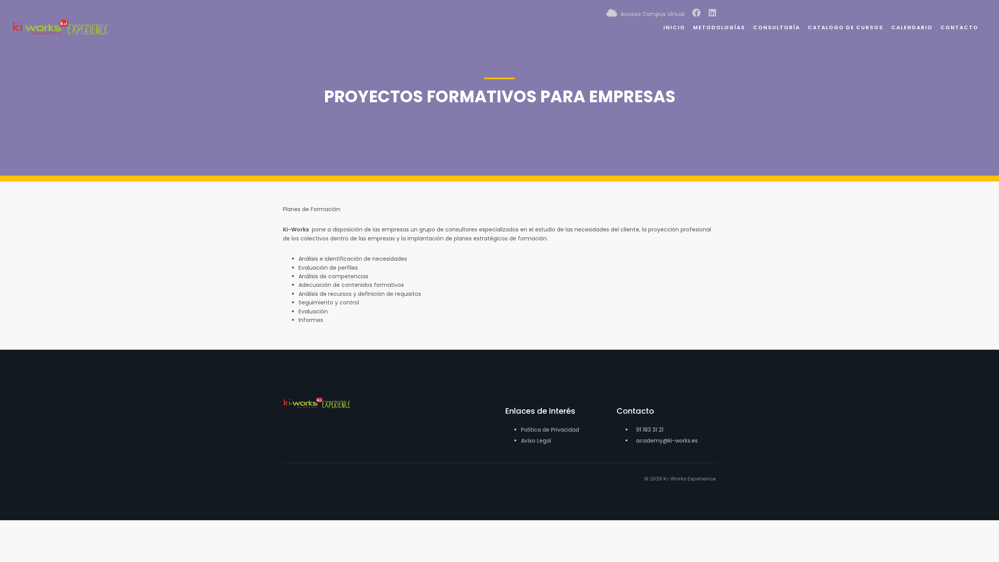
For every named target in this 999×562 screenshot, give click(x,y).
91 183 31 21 (649, 430)
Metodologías (719, 27)
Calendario (912, 27)
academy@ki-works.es (667, 441)
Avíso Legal (536, 441)
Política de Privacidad (550, 430)
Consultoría (776, 27)
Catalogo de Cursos (845, 27)
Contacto (959, 27)
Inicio (674, 27)
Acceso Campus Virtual (650, 14)
